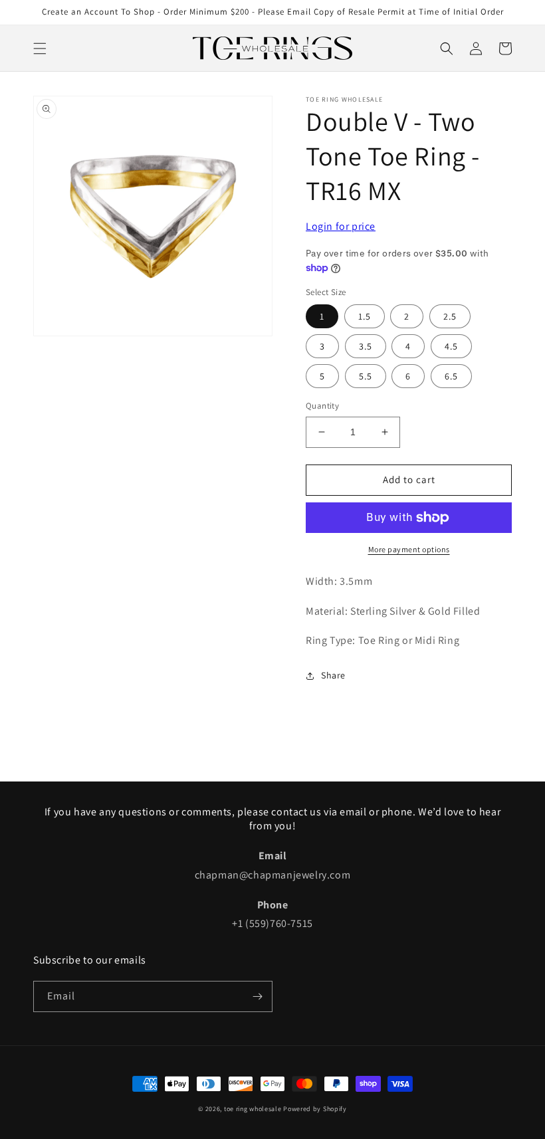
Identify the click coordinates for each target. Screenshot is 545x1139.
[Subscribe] (257, 996)
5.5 (365, 376)
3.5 (365, 346)
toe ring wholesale (253, 1108)
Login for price (341, 226)
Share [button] (333, 675)
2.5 (450, 316)
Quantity (322, 405)
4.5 (451, 346)
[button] (39, 48)
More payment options (409, 549)
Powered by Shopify (315, 1108)
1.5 (364, 316)
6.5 (451, 376)
